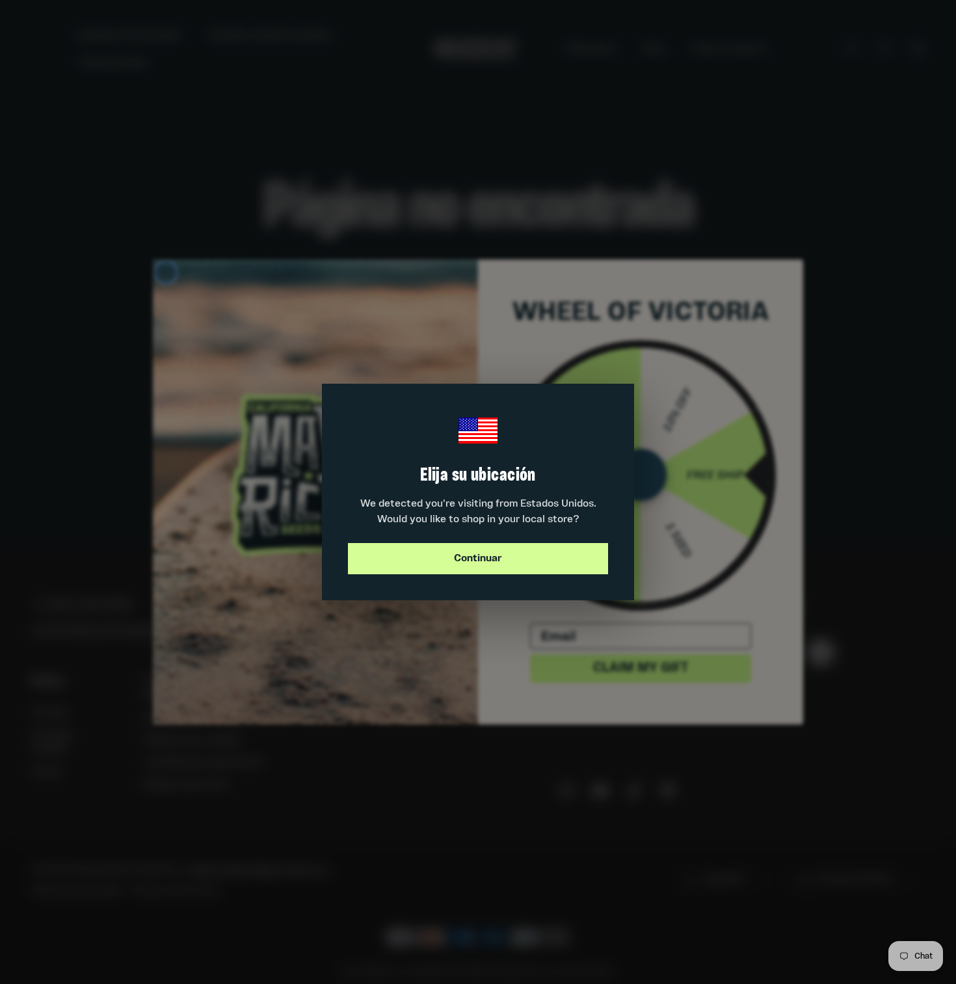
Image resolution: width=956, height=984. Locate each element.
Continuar (478, 558)
